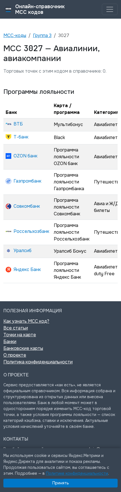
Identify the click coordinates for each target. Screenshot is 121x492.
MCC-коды (14, 35)
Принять (60, 483)
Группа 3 (42, 35)
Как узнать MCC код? (26, 321)
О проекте (14, 355)
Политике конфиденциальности (77, 473)
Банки (9, 341)
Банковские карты (23, 348)
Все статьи (15, 328)
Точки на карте (19, 335)
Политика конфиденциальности (38, 362)
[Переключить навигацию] (110, 9)
